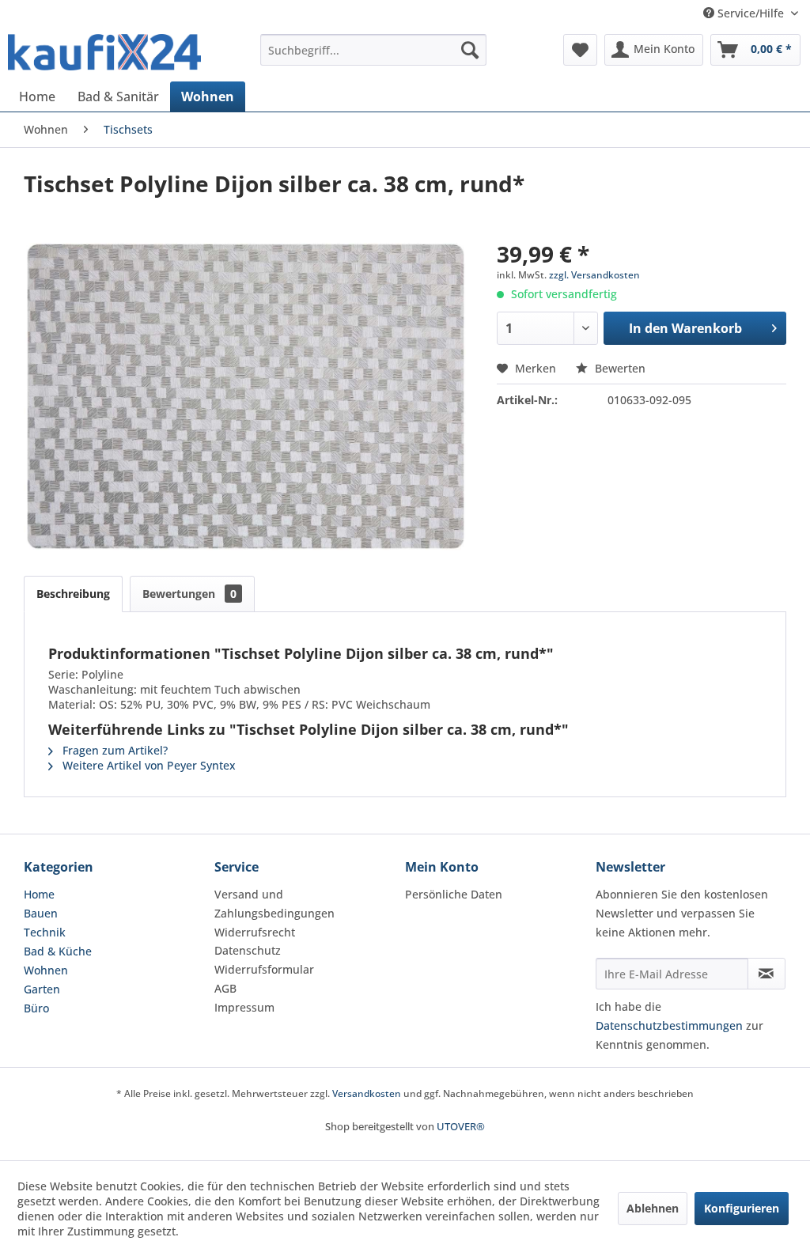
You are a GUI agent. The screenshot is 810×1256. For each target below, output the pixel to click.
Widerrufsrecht (254, 932)
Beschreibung (73, 593)
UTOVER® (461, 1126)
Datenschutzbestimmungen (669, 1025)
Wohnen (46, 970)
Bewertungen (189, 593)
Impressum (244, 1007)
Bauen (41, 913)
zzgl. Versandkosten (594, 275)
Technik (45, 932)
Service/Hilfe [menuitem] (750, 13)
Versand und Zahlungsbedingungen (274, 904)
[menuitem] (373, 50)
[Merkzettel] (580, 50)
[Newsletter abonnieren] (766, 973)
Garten (42, 989)
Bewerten (618, 368)
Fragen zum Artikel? (113, 750)
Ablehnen (652, 1208)
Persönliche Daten (453, 894)
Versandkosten (366, 1093)
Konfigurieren (741, 1208)
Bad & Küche (58, 951)
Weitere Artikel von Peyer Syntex (147, 765)
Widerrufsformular (264, 969)
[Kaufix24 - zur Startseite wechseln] (104, 54)
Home (39, 894)
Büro (36, 1008)
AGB (225, 988)
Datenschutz (247, 950)
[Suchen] (469, 50)
